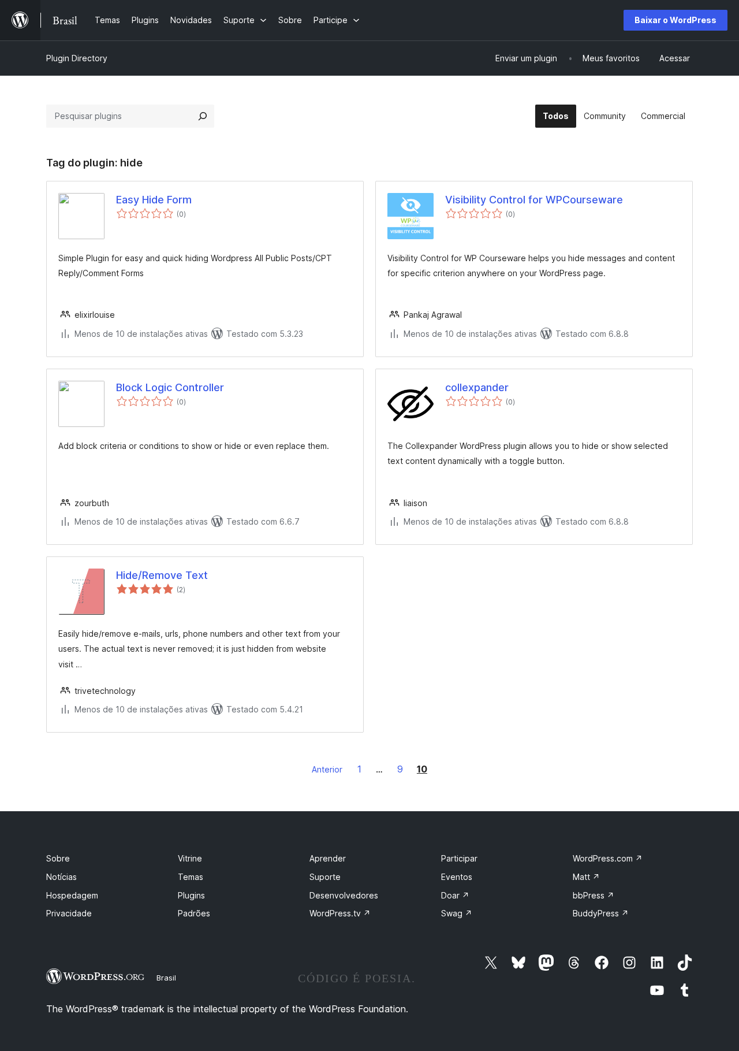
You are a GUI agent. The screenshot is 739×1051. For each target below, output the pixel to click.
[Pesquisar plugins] (202, 116)
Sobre (58, 858)
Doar (455, 895)
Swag (456, 913)
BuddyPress (601, 913)
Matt (586, 877)
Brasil (166, 977)
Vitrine (190, 858)
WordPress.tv (340, 913)
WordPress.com (608, 858)
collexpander (477, 387)
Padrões (194, 913)
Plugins (191, 895)
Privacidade (69, 913)
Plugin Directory (76, 58)
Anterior (327, 769)
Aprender (327, 858)
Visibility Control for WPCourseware (534, 200)
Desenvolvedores (343, 895)
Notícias (61, 877)
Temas (190, 877)
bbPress (593, 895)
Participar (459, 858)
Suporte (325, 877)
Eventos (456, 877)
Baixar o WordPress (675, 20)
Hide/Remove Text (162, 575)
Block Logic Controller (170, 387)
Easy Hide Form (154, 200)
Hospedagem (72, 895)
